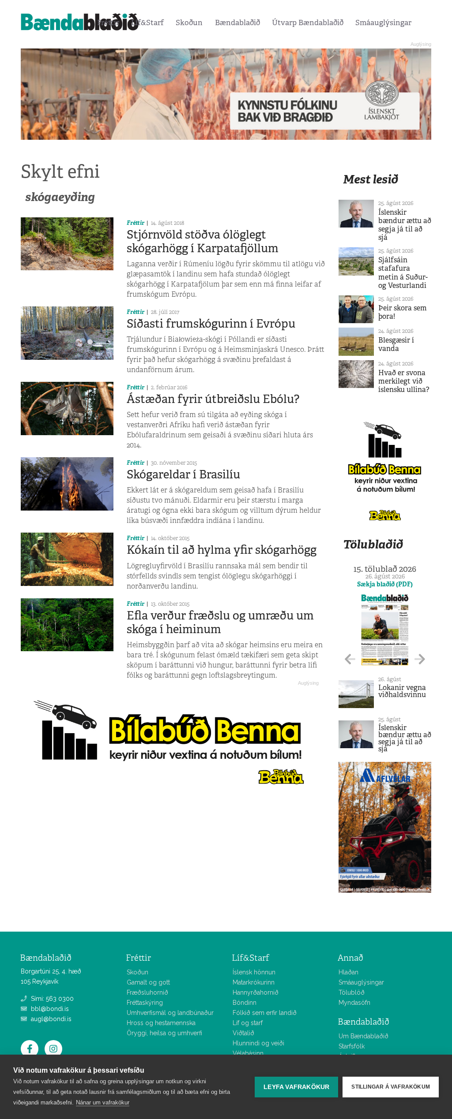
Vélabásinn (248, 1053)
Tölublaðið (373, 544)
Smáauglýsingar (383, 22)
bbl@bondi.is (49, 1008)
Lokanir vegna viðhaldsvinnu (402, 691)
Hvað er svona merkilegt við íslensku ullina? (403, 381)
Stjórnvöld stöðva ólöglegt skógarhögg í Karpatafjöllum (203, 241)
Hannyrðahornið (256, 992)
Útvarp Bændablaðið (307, 22)
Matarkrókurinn (254, 982)
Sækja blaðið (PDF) (385, 584)
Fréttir (108, 22)
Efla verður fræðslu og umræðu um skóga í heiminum (220, 622)
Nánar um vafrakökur (102, 1102)
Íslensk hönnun (254, 972)
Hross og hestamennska (161, 1022)
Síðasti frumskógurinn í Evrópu (211, 323)
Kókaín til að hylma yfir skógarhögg (221, 549)
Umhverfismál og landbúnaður (170, 1012)
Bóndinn (244, 1002)
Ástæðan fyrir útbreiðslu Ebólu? (213, 399)
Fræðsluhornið (147, 992)
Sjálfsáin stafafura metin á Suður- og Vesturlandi (403, 272)
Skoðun (189, 22)
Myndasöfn (354, 1002)
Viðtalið (243, 1033)
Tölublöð (352, 992)
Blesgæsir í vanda (396, 344)
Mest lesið (370, 179)
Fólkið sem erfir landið (265, 1012)
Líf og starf (248, 1022)
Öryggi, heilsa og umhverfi (164, 1033)
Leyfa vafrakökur (296, 1087)
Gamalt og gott (148, 982)
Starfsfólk (352, 1046)
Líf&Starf (147, 22)
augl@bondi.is (50, 1018)
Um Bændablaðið (363, 1036)
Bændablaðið (237, 22)
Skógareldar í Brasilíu (183, 474)
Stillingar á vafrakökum (390, 1087)
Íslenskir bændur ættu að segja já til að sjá (404, 225)
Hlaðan (348, 972)
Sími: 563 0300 (51, 998)
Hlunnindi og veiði (258, 1043)
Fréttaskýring (145, 1002)
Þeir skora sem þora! (402, 312)
